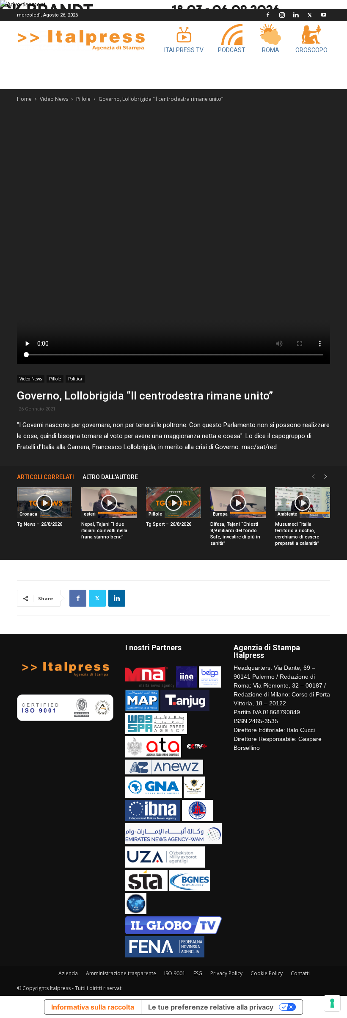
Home (24, 99)
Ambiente (287, 514)
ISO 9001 (174, 973)
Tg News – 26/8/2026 (39, 524)
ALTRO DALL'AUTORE (110, 477)
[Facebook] (268, 15)
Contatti (300, 973)
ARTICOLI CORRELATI (45, 477)
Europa (220, 514)
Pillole (83, 99)
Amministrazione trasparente (121, 973)
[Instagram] (281, 15)
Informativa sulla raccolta (92, 1007)
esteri (90, 514)
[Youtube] (323, 15)
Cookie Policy (267, 973)
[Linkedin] (295, 15)
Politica (75, 379)
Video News (54, 99)
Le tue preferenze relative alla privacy (210, 1007)
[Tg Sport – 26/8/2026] (173, 502)
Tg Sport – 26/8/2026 (168, 524)
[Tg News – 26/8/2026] (44, 502)
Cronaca (28, 514)
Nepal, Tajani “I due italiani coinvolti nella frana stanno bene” (104, 530)
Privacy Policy (226, 973)
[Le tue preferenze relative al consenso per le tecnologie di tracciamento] (332, 1003)
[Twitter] (309, 15)
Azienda (68, 973)
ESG (197, 973)
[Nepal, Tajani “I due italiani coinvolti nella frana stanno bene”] (108, 502)
